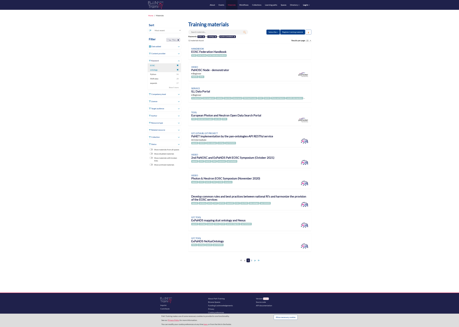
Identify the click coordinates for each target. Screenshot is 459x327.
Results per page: (298, 40)
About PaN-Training (216, 298)
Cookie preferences (216, 312)
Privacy (211, 309)
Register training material (292, 32)
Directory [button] (294, 5)
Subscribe (272, 32)
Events (221, 5)
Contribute (164, 309)
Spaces (283, 5)
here (205, 324)
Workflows (244, 5)
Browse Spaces (214, 302)
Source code (261, 302)
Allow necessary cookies (286, 317)
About (212, 5)
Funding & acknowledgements (220, 305)
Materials (232, 5)
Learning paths (271, 5)
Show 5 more (174, 87)
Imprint (163, 305)
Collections (256, 5)
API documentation (264, 305)
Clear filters (172, 40)
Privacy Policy (173, 320)
